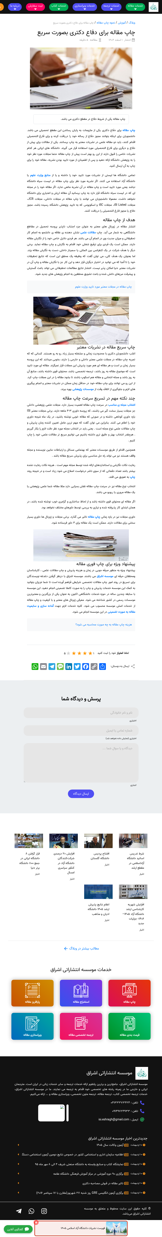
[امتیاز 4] (74, 653)
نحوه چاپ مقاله (106, 22)
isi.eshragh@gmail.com (114, 1119)
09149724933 (121, 1111)
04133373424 (120, 1102)
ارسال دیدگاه (81, 793)
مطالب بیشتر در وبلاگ (83, 948)
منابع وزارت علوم (40, 175)
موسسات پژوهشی (83, 389)
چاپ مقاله (129, 130)
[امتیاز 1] (90, 653)
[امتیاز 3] (79, 653)
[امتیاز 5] (68, 653)
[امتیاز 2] (85, 653)
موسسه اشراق (105, 576)
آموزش (122, 22)
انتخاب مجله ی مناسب (121, 405)
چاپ (132, 477)
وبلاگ (132, 22)
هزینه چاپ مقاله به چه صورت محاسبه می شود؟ (104, 624)
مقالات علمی (88, 232)
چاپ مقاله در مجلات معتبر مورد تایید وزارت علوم (103, 286)
